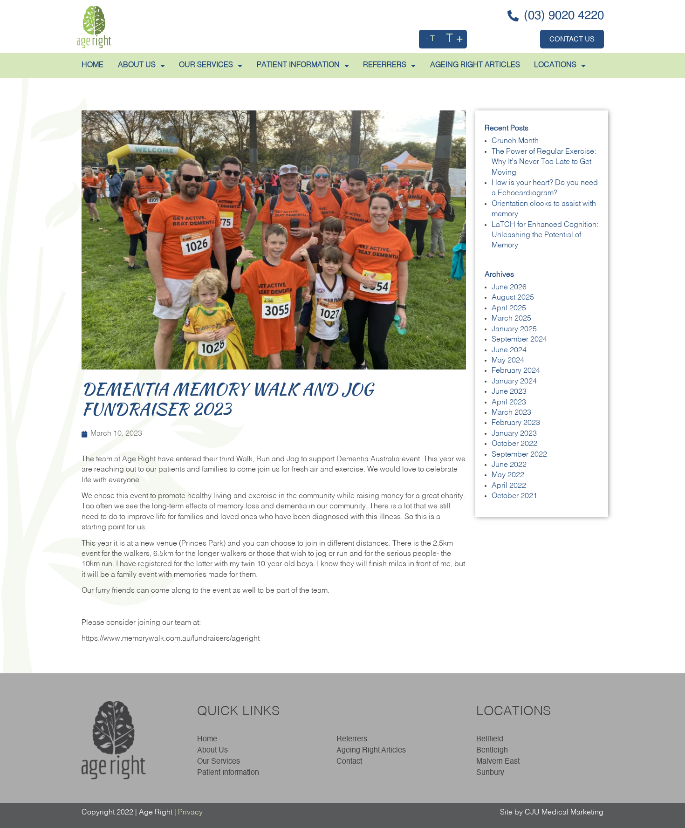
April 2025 (509, 308)
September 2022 (519, 454)
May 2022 (508, 475)
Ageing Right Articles (371, 750)
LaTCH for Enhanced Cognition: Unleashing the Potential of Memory (545, 235)
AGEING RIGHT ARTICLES (475, 65)
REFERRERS (384, 65)
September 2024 (519, 339)
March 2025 (511, 318)
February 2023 (516, 423)
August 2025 (513, 297)
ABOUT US (137, 65)
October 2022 (514, 444)
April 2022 (509, 486)
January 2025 (514, 329)
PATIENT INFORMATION (298, 65)
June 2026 (509, 287)
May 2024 (508, 360)
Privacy (190, 812)
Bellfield (489, 739)
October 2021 (514, 496)
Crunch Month (515, 141)
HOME (92, 65)
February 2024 (516, 371)
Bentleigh (492, 750)
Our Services (206, 65)
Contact (349, 762)
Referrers (351, 739)
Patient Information (228, 773)
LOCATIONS (555, 65)
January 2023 (514, 434)
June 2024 (509, 350)
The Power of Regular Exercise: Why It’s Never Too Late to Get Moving (544, 162)
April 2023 (509, 402)
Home (207, 739)
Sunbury (490, 773)
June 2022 (509, 465)
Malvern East (498, 762)
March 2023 (511, 413)
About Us (212, 750)
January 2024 (514, 381)
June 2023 (509, 392)
